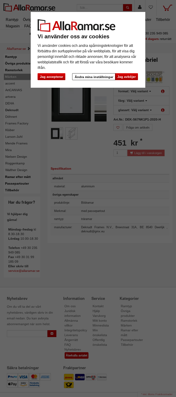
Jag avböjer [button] (126, 77)
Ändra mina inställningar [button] (94, 77)
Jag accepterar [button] (51, 77)
